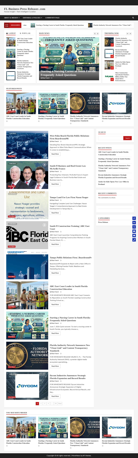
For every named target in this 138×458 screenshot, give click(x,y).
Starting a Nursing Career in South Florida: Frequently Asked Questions (44, 25)
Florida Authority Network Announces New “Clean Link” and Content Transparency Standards (10, 64)
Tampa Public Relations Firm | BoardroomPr (27, 265)
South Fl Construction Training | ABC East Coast (27, 235)
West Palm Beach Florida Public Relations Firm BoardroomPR (27, 145)
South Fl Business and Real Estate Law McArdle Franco (27, 175)
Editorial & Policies (31, 18)
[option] (69, 58)
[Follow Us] (134, 218)
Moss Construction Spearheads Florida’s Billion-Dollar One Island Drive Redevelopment (109, 65)
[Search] (133, 18)
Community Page (52, 18)
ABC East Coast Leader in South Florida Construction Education (10, 41)
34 (55, 403)
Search (102, 132)
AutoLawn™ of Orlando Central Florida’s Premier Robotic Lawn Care (109, 76)
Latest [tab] (12, 33)
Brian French (46, 78)
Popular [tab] (25, 33)
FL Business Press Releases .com (24, 9)
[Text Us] (134, 240)
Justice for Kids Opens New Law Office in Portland (109, 53)
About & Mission (11, 18)
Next (60, 403)
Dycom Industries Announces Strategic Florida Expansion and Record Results (109, 42)
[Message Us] (134, 235)
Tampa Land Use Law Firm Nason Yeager (27, 205)
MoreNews (76, 455)
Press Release (44, 67)
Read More (55, 154)
